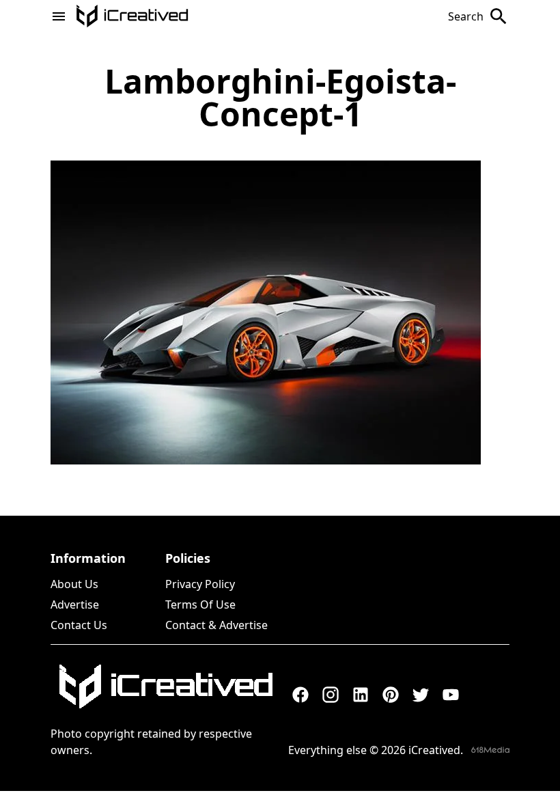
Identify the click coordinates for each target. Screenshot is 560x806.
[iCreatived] (165, 686)
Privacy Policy (200, 584)
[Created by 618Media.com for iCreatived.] (490, 750)
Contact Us (79, 625)
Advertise (75, 604)
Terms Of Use (200, 604)
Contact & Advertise (216, 625)
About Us (74, 584)
